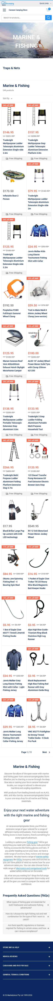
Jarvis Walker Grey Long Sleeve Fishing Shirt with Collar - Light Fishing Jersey (13, 685)
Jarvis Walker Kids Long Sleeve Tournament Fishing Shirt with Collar (37, 256)
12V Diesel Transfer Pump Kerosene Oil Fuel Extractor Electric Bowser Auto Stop (38, 480)
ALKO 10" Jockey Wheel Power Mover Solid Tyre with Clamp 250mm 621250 (39, 366)
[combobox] (23, 17)
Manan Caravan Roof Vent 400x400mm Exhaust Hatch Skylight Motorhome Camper (14, 366)
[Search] (48, 17)
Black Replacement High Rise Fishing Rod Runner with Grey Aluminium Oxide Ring (38, 685)
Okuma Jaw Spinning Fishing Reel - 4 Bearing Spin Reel (13, 581)
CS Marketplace (11, 995)
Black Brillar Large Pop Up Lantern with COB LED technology (13, 534)
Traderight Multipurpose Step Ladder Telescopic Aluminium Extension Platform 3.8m (38, 146)
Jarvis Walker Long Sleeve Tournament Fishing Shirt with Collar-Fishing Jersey (13, 736)
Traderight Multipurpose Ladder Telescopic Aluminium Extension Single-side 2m (38, 202)
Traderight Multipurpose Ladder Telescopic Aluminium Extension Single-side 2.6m (13, 146)
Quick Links (44, 3)
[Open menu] (4, 10)
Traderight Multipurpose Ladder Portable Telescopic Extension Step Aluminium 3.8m (13, 423)
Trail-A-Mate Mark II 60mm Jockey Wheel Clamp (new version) (37, 313)
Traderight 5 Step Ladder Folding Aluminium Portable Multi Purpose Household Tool (37, 423)
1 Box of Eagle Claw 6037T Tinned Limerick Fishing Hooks (14, 632)
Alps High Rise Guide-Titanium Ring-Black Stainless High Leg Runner (38, 634)
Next (44, 752)
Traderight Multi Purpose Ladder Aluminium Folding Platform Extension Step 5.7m (12, 481)
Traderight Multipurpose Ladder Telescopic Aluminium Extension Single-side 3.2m (13, 261)
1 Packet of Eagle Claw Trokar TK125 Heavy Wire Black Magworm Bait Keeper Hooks (38, 583)
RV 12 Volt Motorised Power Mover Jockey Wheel (38, 534)
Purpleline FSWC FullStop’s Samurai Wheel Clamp (12, 313)
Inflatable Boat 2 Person (10, 197)
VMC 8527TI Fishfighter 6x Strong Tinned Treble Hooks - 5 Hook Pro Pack (39, 736)
